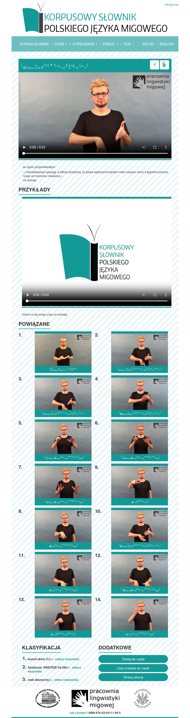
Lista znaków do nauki (133, 668)
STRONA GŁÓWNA (34, 44)
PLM (127, 44)
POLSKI (148, 44)
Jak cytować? (79, 713)
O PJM (59, 44)
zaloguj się (171, 4)
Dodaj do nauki (133, 659)
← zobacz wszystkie (65, 659)
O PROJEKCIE (84, 44)
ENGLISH (167, 44)
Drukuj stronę (133, 677)
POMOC (109, 44)
